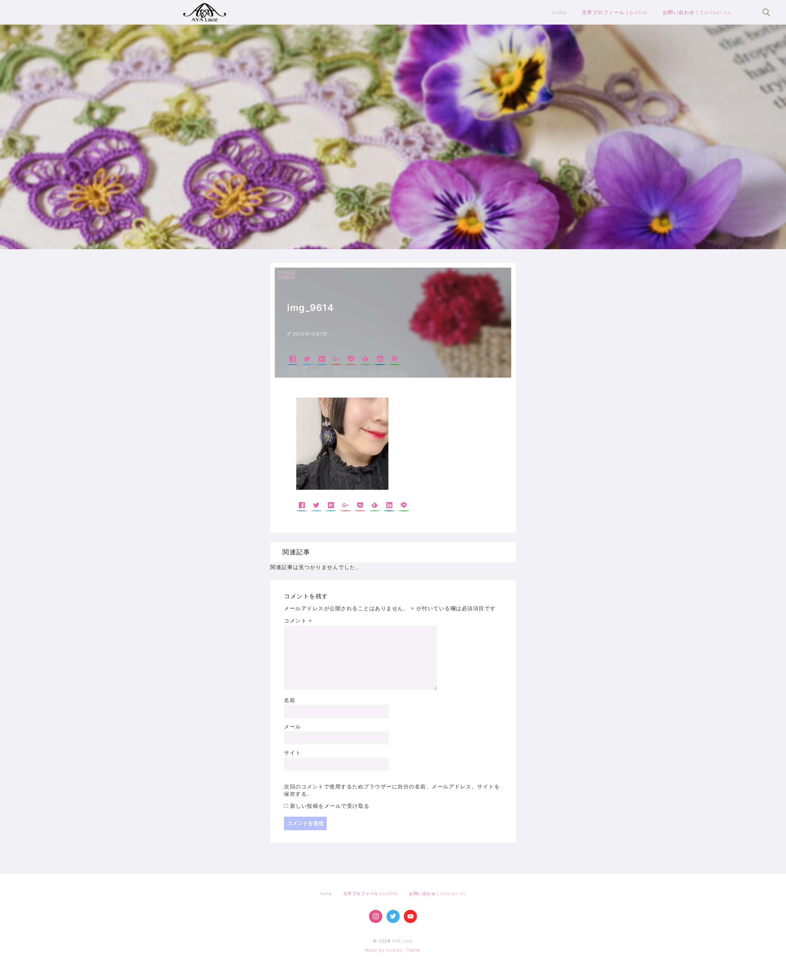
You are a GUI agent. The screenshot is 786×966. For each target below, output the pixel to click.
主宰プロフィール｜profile (370, 893)
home (326, 893)
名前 (289, 700)
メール (292, 727)
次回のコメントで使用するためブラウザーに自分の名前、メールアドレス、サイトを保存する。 (392, 790)
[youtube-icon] (410, 916)
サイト (292, 753)
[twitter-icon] (393, 916)
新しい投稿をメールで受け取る (330, 806)
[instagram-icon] (375, 916)
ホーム (286, 274)
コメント (298, 621)
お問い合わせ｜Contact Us (437, 893)
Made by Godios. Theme (393, 950)
